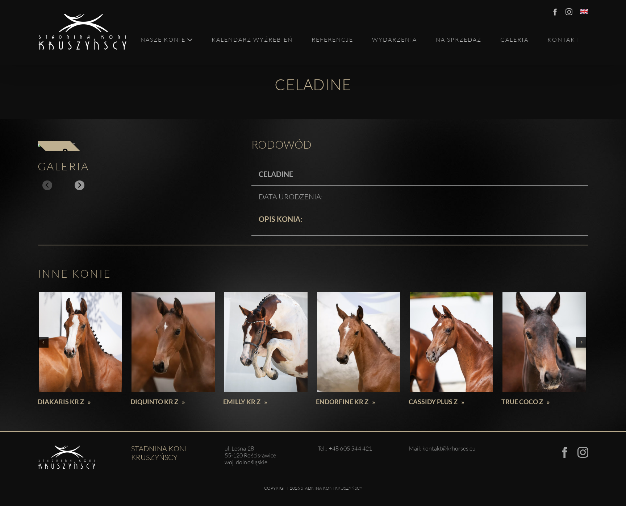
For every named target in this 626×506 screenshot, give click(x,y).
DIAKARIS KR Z (61, 402)
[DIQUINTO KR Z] (173, 342)
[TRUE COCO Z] (544, 342)
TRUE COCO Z (522, 402)
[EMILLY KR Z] (266, 342)
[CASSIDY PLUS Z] (451, 342)
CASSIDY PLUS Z (433, 402)
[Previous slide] (47, 185)
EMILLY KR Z (241, 402)
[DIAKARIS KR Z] (80, 342)
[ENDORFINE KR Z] (358, 342)
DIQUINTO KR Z (154, 402)
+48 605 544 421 (350, 448)
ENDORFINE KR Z (342, 402)
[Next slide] (79, 185)
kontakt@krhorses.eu (449, 448)
